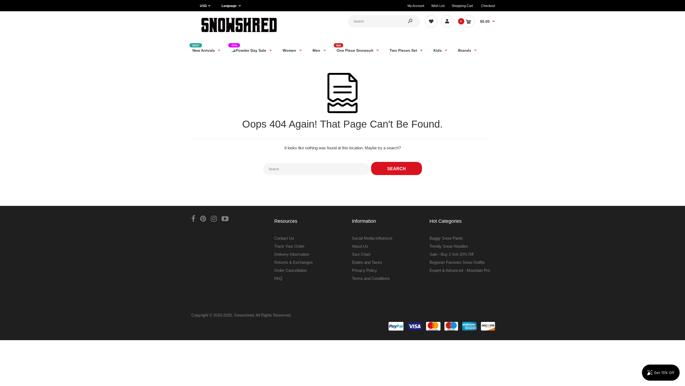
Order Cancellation (290, 270)
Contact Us (284, 238)
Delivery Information (291, 254)
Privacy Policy (364, 270)
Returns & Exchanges (293, 262)
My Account (416, 6)
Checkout (488, 6)
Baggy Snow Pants (446, 238)
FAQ (278, 278)
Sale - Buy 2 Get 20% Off (451, 254)
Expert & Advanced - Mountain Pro (459, 270)
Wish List (437, 6)
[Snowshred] (239, 33)
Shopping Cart (462, 6)
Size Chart (361, 254)
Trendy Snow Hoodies (448, 246)
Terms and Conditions (371, 278)
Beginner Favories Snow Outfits (457, 262)
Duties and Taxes (367, 262)
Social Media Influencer (372, 238)
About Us (360, 246)
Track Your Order (289, 246)
